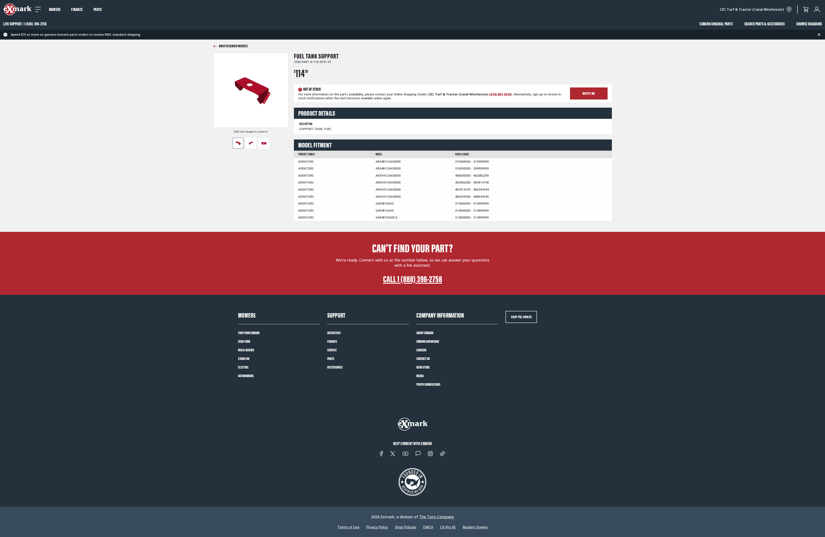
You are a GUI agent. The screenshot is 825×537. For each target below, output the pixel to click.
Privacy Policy (377, 527)
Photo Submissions (428, 384)
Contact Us (423, 358)
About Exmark (424, 333)
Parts (97, 9)
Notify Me (588, 93)
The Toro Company (436, 516)
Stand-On (243, 358)
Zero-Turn (244, 341)
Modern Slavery (475, 527)
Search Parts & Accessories (764, 23)
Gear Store (423, 367)
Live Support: (25, 23)
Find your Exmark (249, 333)
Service (332, 350)
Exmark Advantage (427, 341)
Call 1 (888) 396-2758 (412, 279)
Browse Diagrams (809, 23)
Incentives (334, 333)
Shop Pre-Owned (521, 317)
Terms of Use (348, 527)
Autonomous (246, 376)
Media (420, 376)
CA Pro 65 (448, 527)
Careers (421, 350)
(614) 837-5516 (500, 94)
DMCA (428, 527)
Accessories (335, 367)
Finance (77, 9)
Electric (243, 367)
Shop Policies (405, 527)
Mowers (55, 9)
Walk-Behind (246, 350)
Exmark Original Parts (716, 23)
